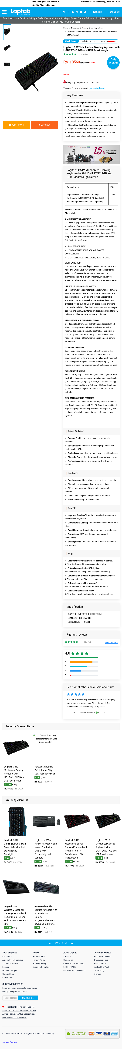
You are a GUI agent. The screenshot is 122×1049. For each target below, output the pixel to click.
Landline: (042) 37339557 (74, 970)
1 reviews (85, 54)
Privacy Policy (39, 960)
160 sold (104, 41)
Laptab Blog (99, 970)
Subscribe (28, 998)
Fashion (5, 967)
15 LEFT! (113, 62)
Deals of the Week (101, 967)
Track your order (101, 960)
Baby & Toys (7, 977)
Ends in (84, 41)
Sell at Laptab (100, 963)
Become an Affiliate (102, 956)
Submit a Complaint (41, 967)
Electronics (7, 956)
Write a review (111, 642)
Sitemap (97, 974)
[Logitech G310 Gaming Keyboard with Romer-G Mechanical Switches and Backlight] (16, 835)
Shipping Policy (39, 963)
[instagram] (77, 12)
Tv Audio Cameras (10, 963)
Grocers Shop (8, 974)
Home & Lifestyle (9, 970)
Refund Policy (39, 956)
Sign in (98, 12)
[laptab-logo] (20, 12)
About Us (67, 956)
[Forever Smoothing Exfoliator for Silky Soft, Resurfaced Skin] (47, 761)
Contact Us (68, 960)
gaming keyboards (97, 88)
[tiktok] (85, 12)
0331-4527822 (113, 1)
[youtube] (81, 12)
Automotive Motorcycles (12, 960)
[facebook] (69, 12)
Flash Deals (70, 41)
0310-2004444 (96, 1)
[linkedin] (73, 12)
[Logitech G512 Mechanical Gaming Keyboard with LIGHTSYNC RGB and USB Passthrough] (16, 761)
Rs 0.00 (116, 12)
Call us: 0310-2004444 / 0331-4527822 (73, 965)
